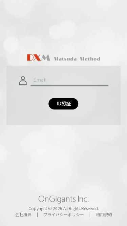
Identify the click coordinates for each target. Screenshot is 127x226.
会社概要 (23, 214)
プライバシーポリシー (63, 214)
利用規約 (104, 214)
